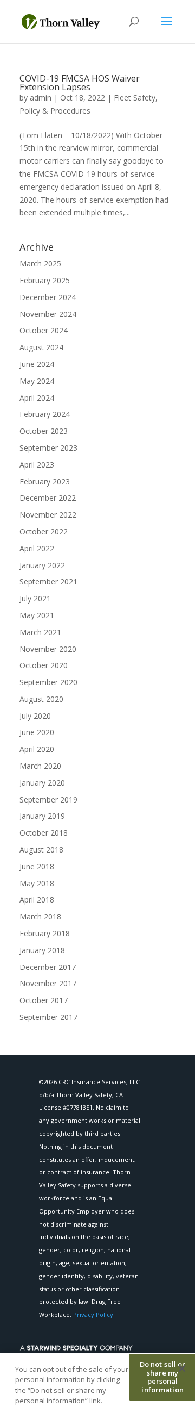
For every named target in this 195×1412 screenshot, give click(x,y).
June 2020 (37, 732)
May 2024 (37, 381)
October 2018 (44, 833)
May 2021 (37, 615)
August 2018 (41, 849)
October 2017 (44, 1000)
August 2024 (41, 347)
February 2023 (45, 481)
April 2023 (37, 464)
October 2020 (44, 665)
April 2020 (37, 749)
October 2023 (44, 431)
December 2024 (48, 297)
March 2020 (40, 766)
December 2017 (48, 967)
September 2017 (48, 1017)
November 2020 (48, 649)
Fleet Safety (134, 97)
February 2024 (45, 414)
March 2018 (40, 916)
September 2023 (48, 448)
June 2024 (37, 364)
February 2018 (45, 933)
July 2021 (35, 598)
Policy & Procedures (55, 110)
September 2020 (48, 682)
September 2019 (48, 799)
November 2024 (48, 314)
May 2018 (37, 883)
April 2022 (37, 548)
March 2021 (40, 632)
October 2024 (44, 330)
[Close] (182, 1368)
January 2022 (42, 565)
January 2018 (42, 950)
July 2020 (35, 716)
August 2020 (41, 699)
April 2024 (37, 398)
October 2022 (44, 531)
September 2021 (48, 581)
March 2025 (40, 263)
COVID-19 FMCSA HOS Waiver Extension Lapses (80, 82)
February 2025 (45, 280)
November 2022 (48, 514)
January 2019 (42, 816)
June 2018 (37, 866)
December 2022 (48, 498)
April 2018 (37, 899)
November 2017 (48, 983)
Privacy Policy (93, 1314)
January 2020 (42, 782)
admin (40, 97)
